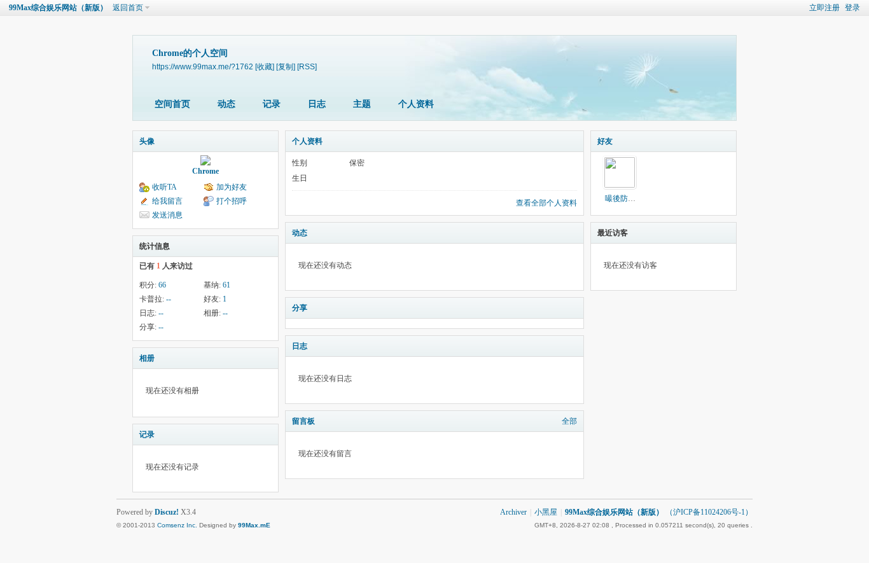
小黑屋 (545, 512)
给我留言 (167, 201)
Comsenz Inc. (177, 525)
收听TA (164, 187)
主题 (362, 104)
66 (162, 285)
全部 (569, 421)
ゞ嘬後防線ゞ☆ (624, 198)
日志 (317, 104)
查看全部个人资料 (546, 202)
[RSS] (307, 66)
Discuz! (167, 512)
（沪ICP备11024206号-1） (709, 512)
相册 (147, 358)
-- (168, 299)
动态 (226, 104)
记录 (272, 104)
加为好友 (231, 187)
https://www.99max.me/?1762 (202, 66)
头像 (147, 141)
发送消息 (167, 215)
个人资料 (416, 104)
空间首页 (172, 104)
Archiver (513, 512)
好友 (605, 141)
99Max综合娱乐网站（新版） (58, 7)
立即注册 (824, 7)
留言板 (303, 421)
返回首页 (128, 7)
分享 (299, 307)
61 (226, 285)
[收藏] (264, 66)
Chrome (205, 171)
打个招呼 (231, 201)
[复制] (285, 66)
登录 (852, 7)
